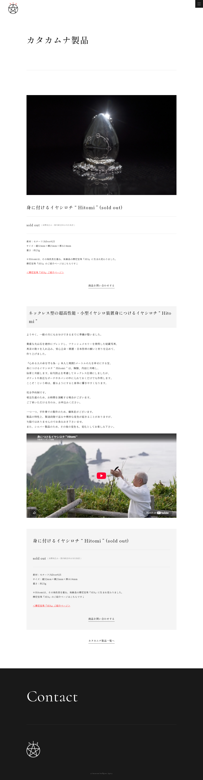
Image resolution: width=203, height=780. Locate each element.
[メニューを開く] (199, 4)
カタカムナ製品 (58, 40)
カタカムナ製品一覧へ (101, 640)
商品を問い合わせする (101, 618)
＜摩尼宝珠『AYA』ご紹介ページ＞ (51, 605)
